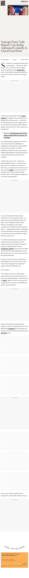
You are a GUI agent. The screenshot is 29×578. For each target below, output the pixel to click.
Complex (11, 170)
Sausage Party (21, 70)
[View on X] (14, 345)
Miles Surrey (5, 59)
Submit (24, 563)
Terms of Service (20, 565)
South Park (4, 333)
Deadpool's (12, 328)
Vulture (5, 280)
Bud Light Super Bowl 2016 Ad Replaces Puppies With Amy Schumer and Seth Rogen (15, 135)
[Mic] (3, 3)
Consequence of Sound (7, 248)
